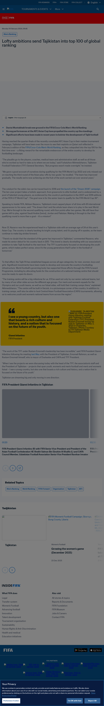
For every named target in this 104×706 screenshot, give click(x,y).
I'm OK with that (74, 701)
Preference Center (11, 701)
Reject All (92, 701)
